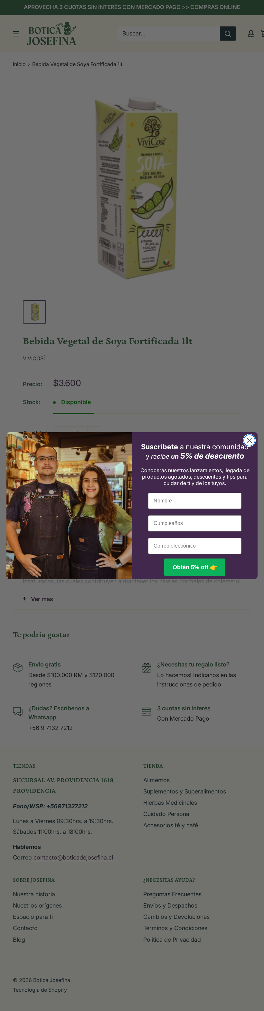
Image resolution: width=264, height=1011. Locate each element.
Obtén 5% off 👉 (195, 567)
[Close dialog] (249, 440)
